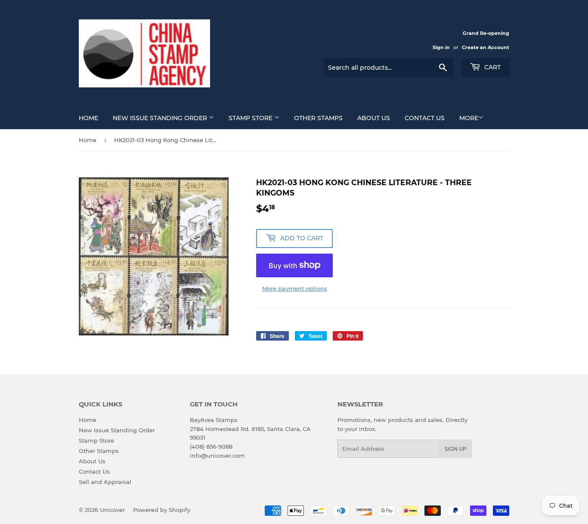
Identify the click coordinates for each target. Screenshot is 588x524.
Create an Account (485, 47)
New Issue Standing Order (161, 118)
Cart (492, 67)
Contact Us (425, 118)
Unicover (112, 509)
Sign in (441, 47)
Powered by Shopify (161, 509)
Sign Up (456, 449)
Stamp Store (251, 118)
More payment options (294, 288)
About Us (373, 118)
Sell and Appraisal (105, 481)
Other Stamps (318, 118)
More (468, 118)
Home (88, 118)
